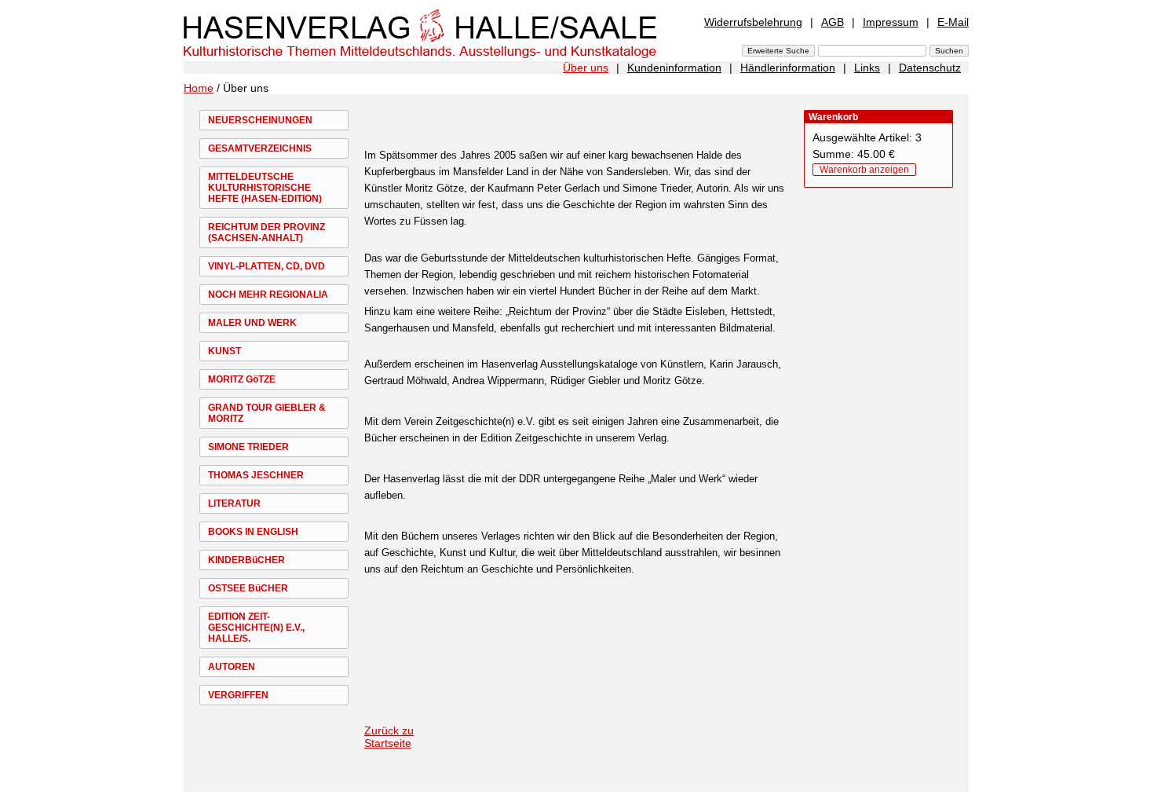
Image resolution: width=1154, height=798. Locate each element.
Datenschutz (930, 67)
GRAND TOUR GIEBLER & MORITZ (267, 413)
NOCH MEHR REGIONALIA (268, 294)
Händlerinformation (787, 67)
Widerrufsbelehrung (753, 22)
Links (867, 67)
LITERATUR (234, 503)
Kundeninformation (674, 67)
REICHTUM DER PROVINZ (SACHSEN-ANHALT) (266, 232)
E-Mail (953, 22)
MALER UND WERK (252, 322)
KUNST (224, 351)
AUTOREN (231, 666)
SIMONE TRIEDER (248, 446)
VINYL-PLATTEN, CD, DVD (266, 266)
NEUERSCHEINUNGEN (260, 120)
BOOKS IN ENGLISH (253, 531)
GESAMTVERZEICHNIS (260, 148)
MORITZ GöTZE (242, 379)
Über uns (585, 67)
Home (199, 88)
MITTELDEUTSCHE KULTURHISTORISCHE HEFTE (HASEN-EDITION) (265, 187)
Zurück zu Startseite (389, 736)
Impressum (890, 22)
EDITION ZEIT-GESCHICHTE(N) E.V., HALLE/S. (256, 627)
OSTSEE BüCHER (248, 588)
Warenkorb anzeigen (864, 169)
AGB (832, 22)
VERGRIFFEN (238, 695)
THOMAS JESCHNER (256, 475)
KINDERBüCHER (246, 560)
